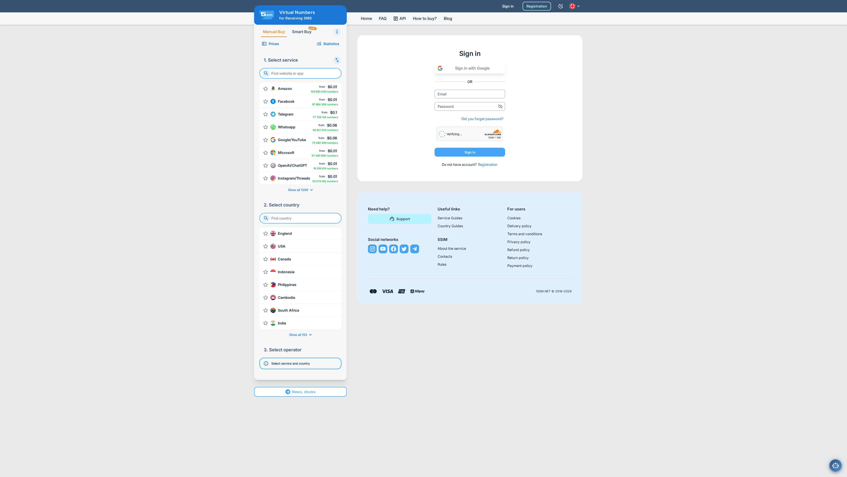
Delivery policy (519, 226)
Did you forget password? (482, 119)
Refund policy (518, 250)
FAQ (383, 18)
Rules (442, 264)
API (402, 18)
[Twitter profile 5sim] (404, 248)
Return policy (518, 258)
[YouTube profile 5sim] (383, 248)
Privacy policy (518, 242)
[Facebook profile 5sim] (393, 248)
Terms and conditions (524, 234)
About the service (452, 248)
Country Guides (450, 226)
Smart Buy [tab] (303, 30)
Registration (537, 6)
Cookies (514, 218)
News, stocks (303, 392)
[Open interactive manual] (337, 31)
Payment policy (519, 265)
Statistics (331, 44)
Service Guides (450, 218)
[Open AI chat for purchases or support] (835, 465)
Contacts (445, 256)
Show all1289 (298, 190)
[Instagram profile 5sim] (372, 248)
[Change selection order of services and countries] (337, 60)
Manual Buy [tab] (274, 31)
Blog (448, 18)
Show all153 (298, 335)
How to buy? (425, 18)
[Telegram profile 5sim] (414, 248)
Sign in (508, 6)
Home (366, 18)
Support (403, 219)
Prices (274, 44)
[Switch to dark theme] (560, 6)
